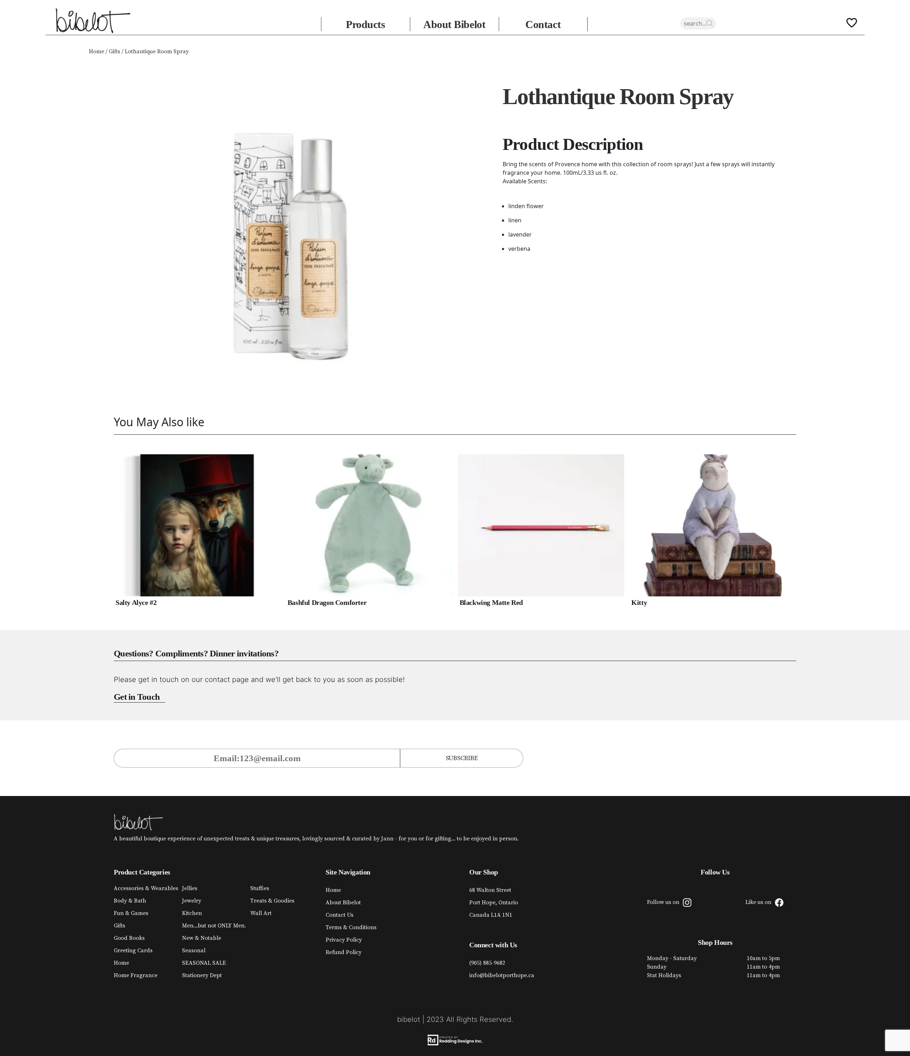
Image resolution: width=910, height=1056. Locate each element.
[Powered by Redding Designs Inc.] (455, 1040)
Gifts (114, 51)
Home (96, 51)
